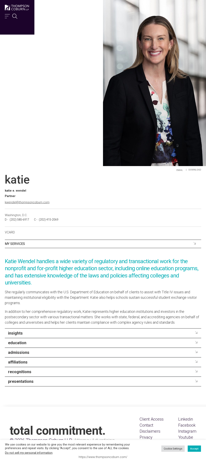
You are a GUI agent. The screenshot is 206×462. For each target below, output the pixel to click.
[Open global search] (14, 15)
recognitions (19, 371)
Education (17, 342)
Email (179, 170)
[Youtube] (185, 437)
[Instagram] (187, 431)
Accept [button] (194, 448)
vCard (10, 232)
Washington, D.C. (16, 215)
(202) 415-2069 (48, 219)
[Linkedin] (185, 419)
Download (194, 169)
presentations (21, 381)
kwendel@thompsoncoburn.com (27, 202)
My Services (15, 244)
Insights (15, 333)
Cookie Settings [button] (173, 448)
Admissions (18, 352)
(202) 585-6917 (19, 219)
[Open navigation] (7, 15)
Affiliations (18, 362)
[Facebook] (187, 425)
